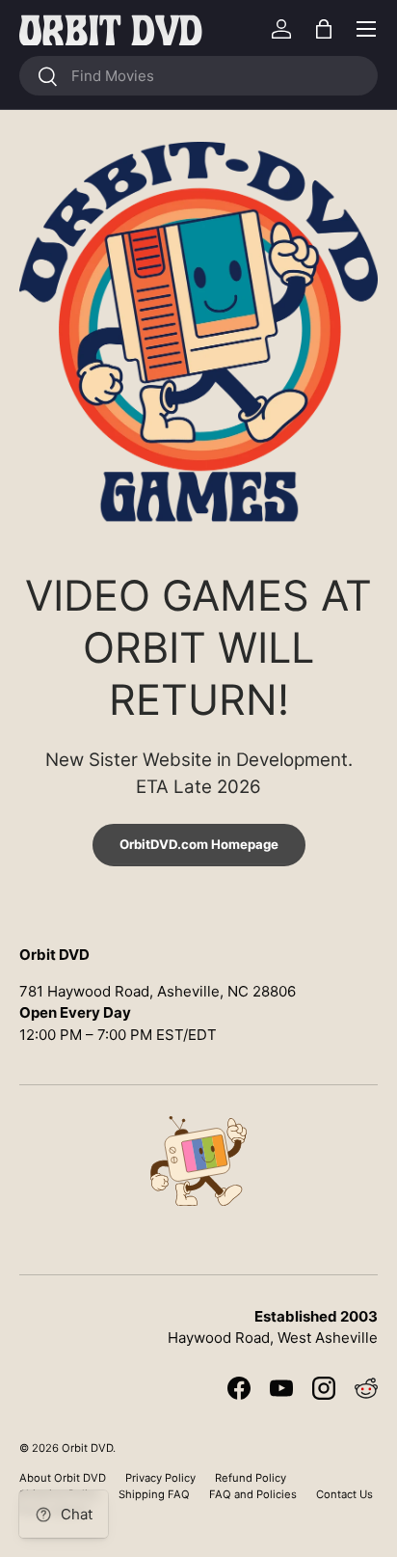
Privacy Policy (160, 1478)
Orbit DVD (87, 1448)
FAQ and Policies (253, 1494)
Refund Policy (250, 1478)
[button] (324, 29)
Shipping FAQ (154, 1494)
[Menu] (366, 29)
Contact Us (344, 1494)
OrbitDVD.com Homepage (198, 844)
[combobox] (198, 76)
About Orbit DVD (62, 1478)
